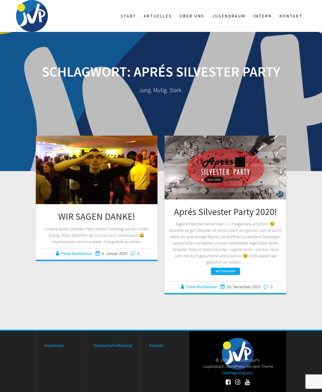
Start (128, 16)
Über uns (191, 16)
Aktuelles (158, 16)
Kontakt (290, 16)
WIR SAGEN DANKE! (96, 216)
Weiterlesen (225, 271)
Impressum (54, 345)
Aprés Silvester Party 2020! (225, 212)
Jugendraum (228, 16)
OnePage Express (237, 372)
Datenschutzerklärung (112, 345)
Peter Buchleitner (76, 253)
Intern (262, 16)
